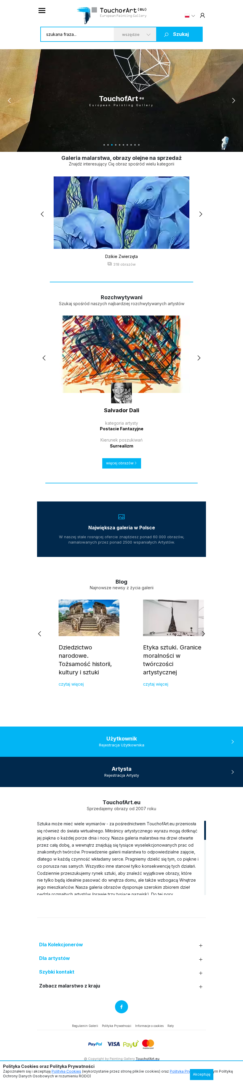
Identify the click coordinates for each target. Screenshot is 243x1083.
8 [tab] (131, 145)
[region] (121, 857)
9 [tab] (135, 145)
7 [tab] (127, 145)
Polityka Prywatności (116, 1026)
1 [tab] (104, 145)
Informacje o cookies (149, 1026)
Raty (170, 1026)
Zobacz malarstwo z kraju (69, 986)
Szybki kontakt (56, 972)
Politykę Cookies (66, 1071)
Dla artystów (54, 958)
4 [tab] (115, 145)
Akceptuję (201, 1074)
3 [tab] (112, 145)
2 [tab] (108, 145)
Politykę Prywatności (188, 1071)
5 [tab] (119, 145)
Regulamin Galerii (85, 1026)
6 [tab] (123, 145)
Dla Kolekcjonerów (61, 944)
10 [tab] (139, 145)
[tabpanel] (121, 100)
